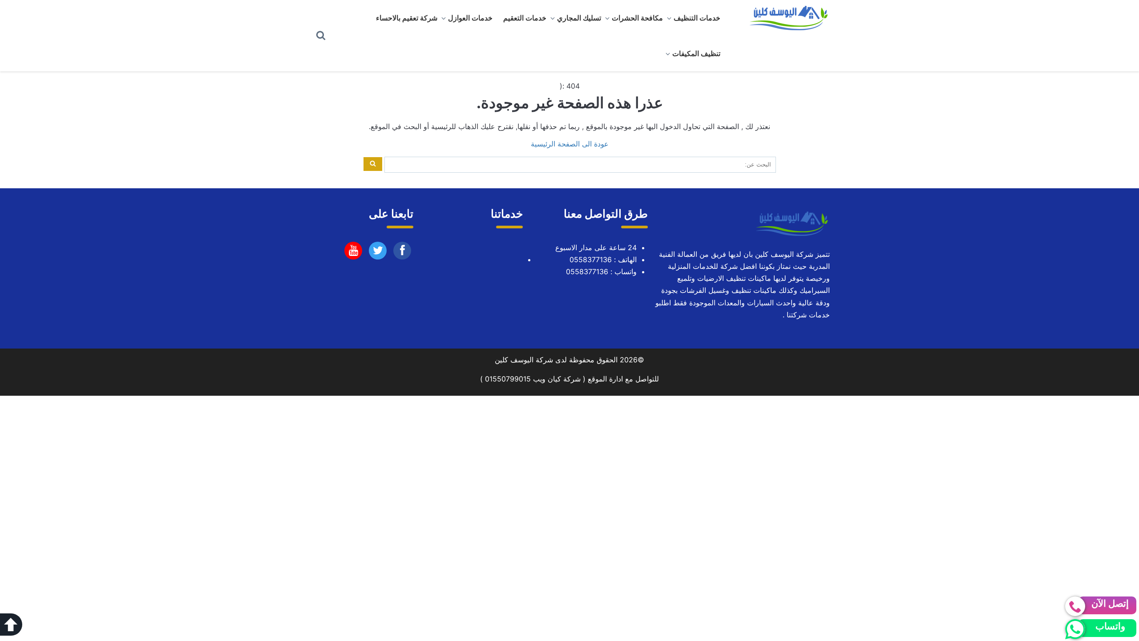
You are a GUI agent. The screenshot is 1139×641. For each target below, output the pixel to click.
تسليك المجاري (579, 17)
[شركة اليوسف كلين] (785, 18)
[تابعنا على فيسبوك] (402, 252)
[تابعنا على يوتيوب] (378, 252)
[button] (11, 624)
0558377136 (591, 259)
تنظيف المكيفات (696, 53)
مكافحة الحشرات (637, 17)
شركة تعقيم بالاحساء (406, 17)
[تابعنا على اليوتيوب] (353, 252)
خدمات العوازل (470, 17)
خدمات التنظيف (697, 17)
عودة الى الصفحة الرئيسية (570, 143)
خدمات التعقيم (524, 17)
